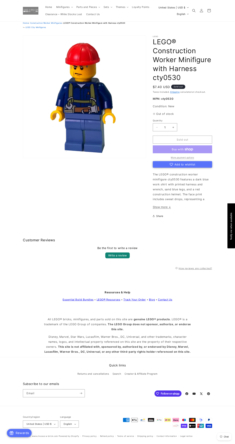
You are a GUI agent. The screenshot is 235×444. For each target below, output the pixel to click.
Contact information (167, 436)
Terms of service (125, 436)
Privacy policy (89, 436)
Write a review (117, 255)
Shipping (175, 92)
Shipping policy (145, 436)
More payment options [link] (182, 157)
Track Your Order (134, 299)
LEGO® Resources (108, 299)
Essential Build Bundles (78, 299)
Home (26, 23)
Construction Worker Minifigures (46, 23)
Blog (152, 299)
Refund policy (107, 436)
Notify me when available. (231, 226)
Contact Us (165, 299)
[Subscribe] (81, 393)
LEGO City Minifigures (35, 27)
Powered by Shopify (69, 436)
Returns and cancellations (93, 373)
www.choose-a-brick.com (45, 436)
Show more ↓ (162, 207)
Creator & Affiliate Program (141, 373)
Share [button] (159, 216)
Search (117, 373)
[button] (64, 7)
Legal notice (186, 436)
